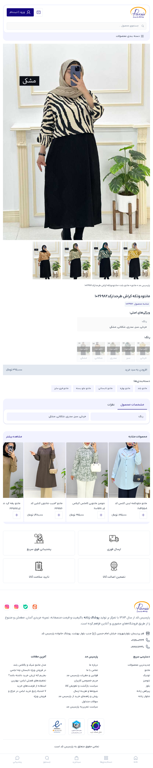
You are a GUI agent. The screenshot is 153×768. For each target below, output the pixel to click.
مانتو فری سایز (61, 388)
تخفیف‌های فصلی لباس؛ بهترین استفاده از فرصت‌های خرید (28, 683)
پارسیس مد (144, 285)
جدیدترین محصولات (139, 665)
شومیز (146, 680)
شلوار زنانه (144, 696)
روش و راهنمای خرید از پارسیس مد (78, 696)
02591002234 (137, 640)
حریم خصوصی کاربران (86, 680)
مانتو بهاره (125, 388)
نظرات (111, 405)
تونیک (146, 675)
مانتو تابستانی (105, 388)
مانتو (133, 285)
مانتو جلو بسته (83, 388)
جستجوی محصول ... (129, 25)
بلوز (148, 686)
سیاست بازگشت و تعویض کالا (81, 686)
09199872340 (137, 647)
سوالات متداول (90, 701)
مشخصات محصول (132, 405)
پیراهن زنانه (143, 691)
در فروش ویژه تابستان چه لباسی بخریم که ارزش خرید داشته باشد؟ (27, 672)
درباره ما (93, 665)
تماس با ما (92, 670)
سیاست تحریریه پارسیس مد (82, 707)
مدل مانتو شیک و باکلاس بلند (29, 665)
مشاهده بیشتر (14, 436)
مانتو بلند (124, 285)
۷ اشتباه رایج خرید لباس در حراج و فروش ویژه (27, 693)
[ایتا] (35, 607)
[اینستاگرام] (7, 607)
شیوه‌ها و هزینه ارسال (86, 691)
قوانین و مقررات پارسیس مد (82, 675)
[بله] (25, 607)
